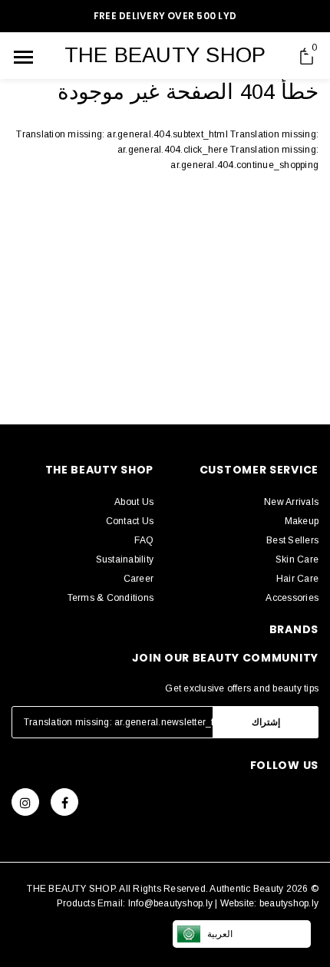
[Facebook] (64, 802)
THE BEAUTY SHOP (165, 55)
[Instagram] (25, 802)
